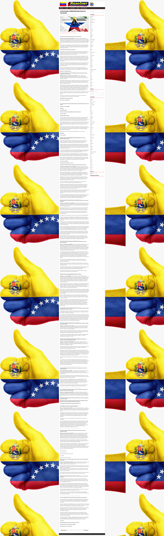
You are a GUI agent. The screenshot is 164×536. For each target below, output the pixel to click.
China (91, 28)
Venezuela (91, 82)
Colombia (91, 29)
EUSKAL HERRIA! (92, 39)
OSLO (91, 62)
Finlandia (91, 42)
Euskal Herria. (92, 123)
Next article (86, 530)
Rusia (91, 72)
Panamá (91, 65)
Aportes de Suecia (92, 19)
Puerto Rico (91, 153)
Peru (90, 68)
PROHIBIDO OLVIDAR (93, 69)
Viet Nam (91, 85)
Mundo (91, 59)
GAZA (91, 43)
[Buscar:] (97, 11)
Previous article (63, 530)
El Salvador (91, 35)
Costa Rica (91, 113)
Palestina (91, 63)
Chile (90, 26)
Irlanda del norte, (92, 52)
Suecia (91, 75)
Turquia (91, 76)
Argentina (91, 103)
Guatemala (91, 45)
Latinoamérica (92, 55)
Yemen (91, 86)
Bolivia (91, 23)
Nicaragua (91, 143)
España (91, 36)
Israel (91, 53)
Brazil (91, 25)
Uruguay (91, 79)
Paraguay (91, 66)
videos (91, 83)
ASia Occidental (92, 22)
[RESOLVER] (82, 4)
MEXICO (91, 58)
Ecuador (91, 33)
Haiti (90, 48)
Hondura (91, 49)
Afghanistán (91, 16)
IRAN (90, 133)
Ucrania (91, 78)
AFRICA (91, 18)
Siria (90, 73)
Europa (91, 38)
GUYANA (91, 46)
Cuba (90, 32)
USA (90, 163)
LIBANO (91, 56)
